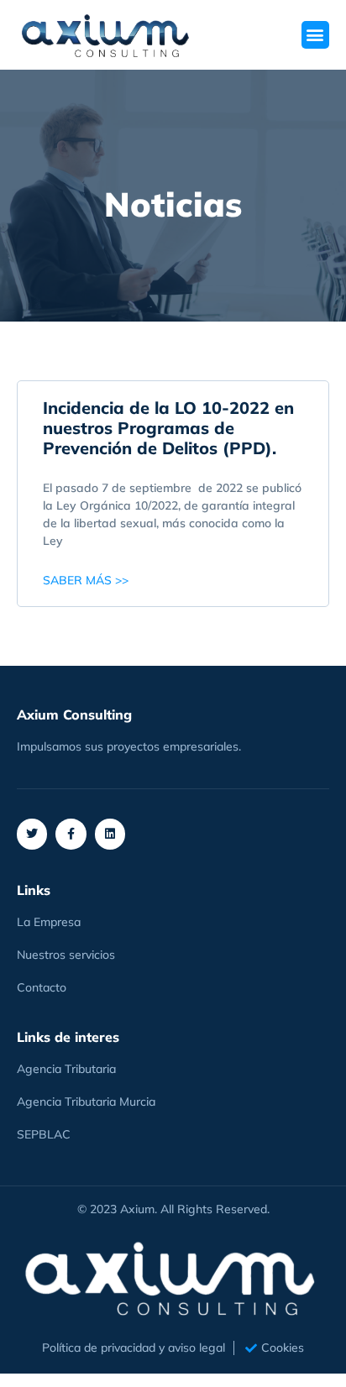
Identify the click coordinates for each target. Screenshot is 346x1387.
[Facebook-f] (70, 834)
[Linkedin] (110, 834)
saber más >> (85, 580)
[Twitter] (32, 834)
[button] (315, 35)
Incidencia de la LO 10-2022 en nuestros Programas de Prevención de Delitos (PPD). (168, 427)
